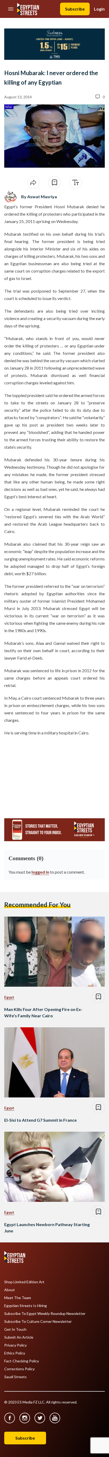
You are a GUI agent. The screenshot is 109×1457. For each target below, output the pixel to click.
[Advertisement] (44, 775)
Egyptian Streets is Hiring (25, 1306)
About (9, 1290)
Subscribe (75, 8)
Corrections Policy (19, 1369)
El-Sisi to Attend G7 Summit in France (40, 1119)
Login (99, 8)
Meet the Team (17, 1298)
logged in (40, 871)
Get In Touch (15, 1329)
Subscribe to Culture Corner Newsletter (38, 1321)
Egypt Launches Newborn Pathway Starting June (47, 1227)
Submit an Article (18, 1337)
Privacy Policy (15, 1345)
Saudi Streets (15, 1377)
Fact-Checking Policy (21, 1361)
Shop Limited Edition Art (24, 1282)
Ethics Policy (14, 1353)
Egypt (9, 997)
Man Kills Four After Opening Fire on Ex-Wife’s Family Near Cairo (43, 1012)
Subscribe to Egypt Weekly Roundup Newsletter (44, 1313)
